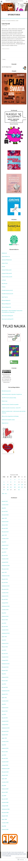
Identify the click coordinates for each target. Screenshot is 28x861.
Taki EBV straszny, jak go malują (9, 397)
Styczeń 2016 (5, 582)
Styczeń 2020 (5, 528)
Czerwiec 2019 (5, 538)
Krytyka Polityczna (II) (7, 273)
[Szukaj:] (14, 59)
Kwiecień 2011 (5, 707)
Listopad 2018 (5, 562)
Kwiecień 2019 (5, 545)
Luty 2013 (4, 650)
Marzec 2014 (5, 619)
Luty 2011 (4, 714)
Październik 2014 (5, 606)
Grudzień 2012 (5, 657)
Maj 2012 (4, 673)
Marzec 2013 (5, 646)
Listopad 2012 (5, 660)
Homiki (3, 266)
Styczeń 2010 (5, 758)
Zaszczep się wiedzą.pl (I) (7, 315)
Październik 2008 (5, 809)
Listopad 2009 (5, 765)
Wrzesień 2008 (5, 812)
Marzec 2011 (5, 711)
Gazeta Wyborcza (6, 256)
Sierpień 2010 (5, 734)
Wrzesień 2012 (5, 667)
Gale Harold (6, 24)
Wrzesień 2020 (5, 514)
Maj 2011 (4, 704)
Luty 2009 (4, 795)
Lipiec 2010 (4, 738)
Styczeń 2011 (5, 717)
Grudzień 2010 (5, 721)
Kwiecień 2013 (5, 643)
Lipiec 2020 (4, 518)
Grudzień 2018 (5, 558)
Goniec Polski (5, 263)
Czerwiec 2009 (5, 782)
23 (14, 487)
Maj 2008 (4, 826)
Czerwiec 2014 (5, 609)
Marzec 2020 (5, 525)
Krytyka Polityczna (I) (6, 269)
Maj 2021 (4, 508)
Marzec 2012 (5, 680)
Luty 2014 (4, 623)
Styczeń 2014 (5, 626)
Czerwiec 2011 (5, 700)
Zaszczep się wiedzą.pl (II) (7, 319)
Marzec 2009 (5, 792)
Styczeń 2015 (5, 599)
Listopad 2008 (5, 805)
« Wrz (3, 493)
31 (18, 489)
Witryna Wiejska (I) (6, 300)
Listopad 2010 (5, 724)
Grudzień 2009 (5, 761)
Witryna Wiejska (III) (6, 307)
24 (18, 487)
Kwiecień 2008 (5, 829)
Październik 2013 (5, 633)
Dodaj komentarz (5, 48)
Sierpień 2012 (5, 670)
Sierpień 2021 (5, 501)
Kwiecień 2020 (5, 521)
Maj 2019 (4, 541)
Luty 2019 (4, 552)
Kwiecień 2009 (5, 788)
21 (7, 487)
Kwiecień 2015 (5, 596)
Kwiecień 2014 (5, 616)
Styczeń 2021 (5, 511)
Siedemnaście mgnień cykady (8, 419)
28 (7, 489)
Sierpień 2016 (5, 579)
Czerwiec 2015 (5, 592)
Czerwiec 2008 (5, 822)
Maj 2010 (4, 744)
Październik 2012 (5, 663)
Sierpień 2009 (5, 775)
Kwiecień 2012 (5, 677)
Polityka (3, 286)
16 (14, 484)
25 (22, 487)
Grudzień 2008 (5, 802)
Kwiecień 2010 (5, 748)
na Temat (4, 280)
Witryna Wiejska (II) (6, 303)
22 (10, 487)
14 (7, 484)
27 (4, 489)
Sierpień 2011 (5, 694)
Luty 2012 (4, 684)
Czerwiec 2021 (5, 504)
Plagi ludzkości (5, 423)
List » (6, 493)
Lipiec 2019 (4, 535)
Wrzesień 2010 (5, 731)
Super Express (5, 297)
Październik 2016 (5, 575)
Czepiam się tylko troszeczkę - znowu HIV (11, 407)
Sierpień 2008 (5, 815)
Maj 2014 (4, 613)
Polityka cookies (8, 855)
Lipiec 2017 (4, 572)
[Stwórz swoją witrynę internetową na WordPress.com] (14, 1)
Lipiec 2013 (4, 636)
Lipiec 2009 (4, 778)
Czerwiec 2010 (5, 741)
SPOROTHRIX (14, 14)
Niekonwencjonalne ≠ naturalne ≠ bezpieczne (12, 394)
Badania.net (4, 253)
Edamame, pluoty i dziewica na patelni (10, 404)
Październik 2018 (5, 565)
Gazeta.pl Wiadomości (7, 259)
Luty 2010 (4, 755)
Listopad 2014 (5, 602)
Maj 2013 (4, 640)
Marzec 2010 (5, 751)
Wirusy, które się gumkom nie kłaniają (10, 416)
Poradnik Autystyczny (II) (7, 293)
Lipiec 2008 (4, 819)
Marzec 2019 (5, 548)
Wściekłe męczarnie (6, 391)
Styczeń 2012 (5, 687)
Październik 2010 (5, 728)
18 (22, 484)
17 (18, 484)
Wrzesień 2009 (5, 772)
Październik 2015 (5, 585)
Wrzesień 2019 (5, 531)
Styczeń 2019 (5, 555)
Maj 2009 (4, 785)
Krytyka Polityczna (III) (7, 276)
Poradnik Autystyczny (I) (7, 290)
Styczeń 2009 (5, 799)
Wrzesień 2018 (5, 569)
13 (4, 484)
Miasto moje (4, 401)
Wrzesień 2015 (5, 589)
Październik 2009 (5, 768)
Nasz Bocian (4, 283)
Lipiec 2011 (4, 697)
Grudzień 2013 (5, 629)
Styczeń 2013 (5, 653)
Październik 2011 (5, 690)
